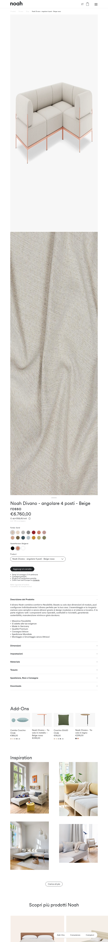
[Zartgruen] (39, 537)
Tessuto (14, 670)
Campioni (90, 935)
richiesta (36, 580)
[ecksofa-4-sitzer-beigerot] (18, 548)
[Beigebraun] (12, 537)
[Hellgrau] (23, 532)
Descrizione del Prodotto (22, 599)
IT (82, 4)
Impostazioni (16, 653)
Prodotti (13, 11)
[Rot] (33, 532)
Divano (21, 11)
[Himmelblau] (28, 537)
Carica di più (54, 884)
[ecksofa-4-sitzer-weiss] (23, 548)
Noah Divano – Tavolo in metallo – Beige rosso (41, 733)
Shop (27, 11)
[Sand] (12, 532)
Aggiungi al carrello (22, 569)
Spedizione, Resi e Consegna (24, 678)
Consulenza (75, 935)
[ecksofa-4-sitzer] (12, 548)
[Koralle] (39, 532)
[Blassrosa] (44, 532)
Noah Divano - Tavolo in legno (84, 731)
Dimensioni (15, 645)
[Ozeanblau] (23, 537)
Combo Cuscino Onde (18, 731)
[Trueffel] (18, 537)
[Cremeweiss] (18, 532)
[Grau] (28, 532)
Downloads (15, 686)
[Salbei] (44, 537)
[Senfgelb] (33, 537)
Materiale (15, 662)
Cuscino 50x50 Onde (61, 731)
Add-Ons (61, 935)
